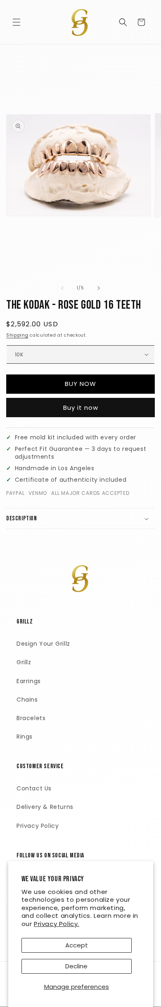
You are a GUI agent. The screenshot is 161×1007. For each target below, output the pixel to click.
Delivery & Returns (45, 807)
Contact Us (34, 788)
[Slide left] (62, 288)
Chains (27, 699)
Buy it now (80, 407)
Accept (76, 945)
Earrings (29, 681)
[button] (16, 22)
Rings (25, 736)
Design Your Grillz (43, 644)
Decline (76, 966)
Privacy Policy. (56, 923)
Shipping (17, 335)
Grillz (24, 662)
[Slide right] (99, 288)
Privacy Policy (38, 826)
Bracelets (31, 718)
